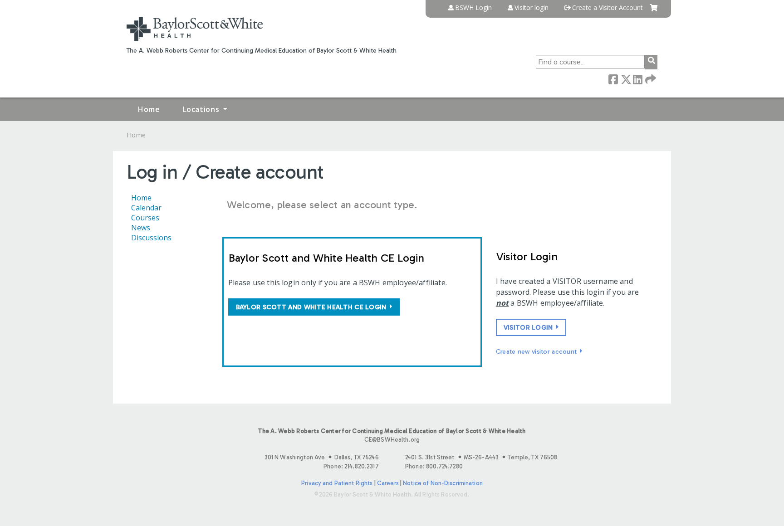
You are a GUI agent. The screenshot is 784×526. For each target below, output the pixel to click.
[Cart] (653, 11)
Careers (388, 483)
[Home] (195, 28)
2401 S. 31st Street (481, 457)
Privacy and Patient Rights (336, 483)
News (140, 228)
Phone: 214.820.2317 (350, 466)
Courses (145, 218)
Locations (201, 109)
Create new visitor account (536, 351)
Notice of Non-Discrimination (443, 483)
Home (149, 109)
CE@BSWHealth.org (392, 439)
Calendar (146, 208)
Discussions (151, 238)
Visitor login (531, 8)
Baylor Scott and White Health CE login (311, 307)
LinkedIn (637, 78)
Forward (649, 78)
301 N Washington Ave (322, 457)
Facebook (612, 78)
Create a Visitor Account (607, 8)
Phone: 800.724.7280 (434, 466)
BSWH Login (473, 8)
